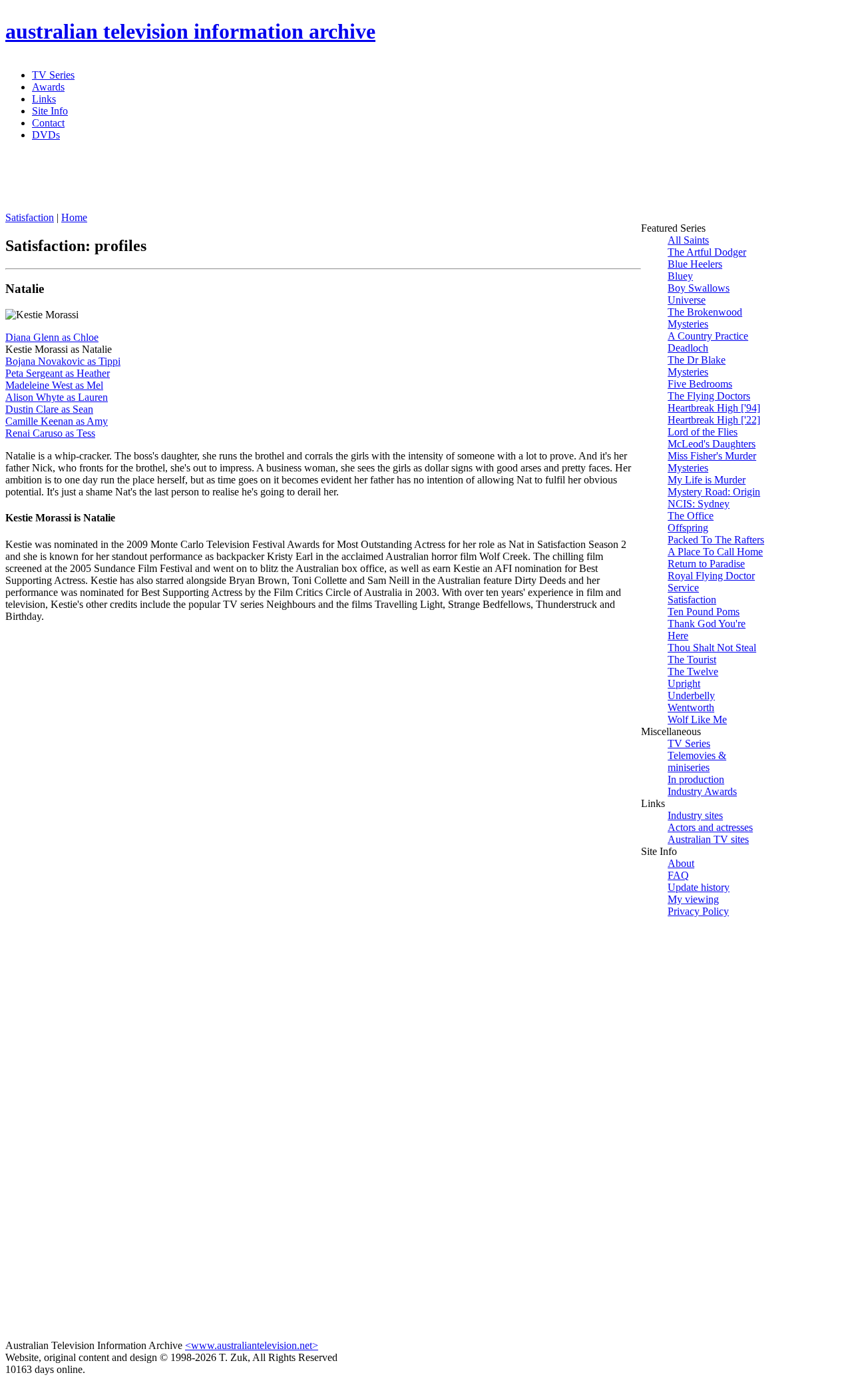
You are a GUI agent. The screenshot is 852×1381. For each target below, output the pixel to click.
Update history (699, 887)
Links (44, 99)
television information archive (190, 31)
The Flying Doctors (709, 396)
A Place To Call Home (715, 551)
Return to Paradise (706, 563)
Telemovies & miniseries (697, 761)
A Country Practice (708, 336)
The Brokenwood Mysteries (705, 318)
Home (74, 217)
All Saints (688, 240)
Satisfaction (29, 217)
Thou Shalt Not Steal (712, 647)
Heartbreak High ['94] (714, 408)
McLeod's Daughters (711, 443)
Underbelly (691, 695)
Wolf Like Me (697, 719)
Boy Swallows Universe (699, 294)
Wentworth (691, 707)
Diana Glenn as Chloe (52, 337)
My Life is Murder (707, 479)
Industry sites (695, 815)
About (681, 863)
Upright (684, 683)
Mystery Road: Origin (714, 491)
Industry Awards (702, 791)
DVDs (46, 134)
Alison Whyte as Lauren (56, 397)
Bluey (680, 276)
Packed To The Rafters (716, 539)
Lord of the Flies (703, 431)
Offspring (688, 527)
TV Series (53, 75)
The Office (691, 515)
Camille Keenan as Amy (56, 421)
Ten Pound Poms (704, 611)
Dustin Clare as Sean (49, 409)
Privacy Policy (698, 911)
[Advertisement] (328, 182)
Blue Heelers (695, 264)
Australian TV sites (708, 839)
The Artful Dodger (707, 252)
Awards (48, 87)
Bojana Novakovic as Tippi (62, 361)
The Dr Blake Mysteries (697, 366)
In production (696, 779)
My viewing (693, 899)
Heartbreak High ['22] (714, 419)
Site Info (50, 111)
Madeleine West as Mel (54, 385)
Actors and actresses (710, 827)
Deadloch (688, 348)
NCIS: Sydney (699, 503)
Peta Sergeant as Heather (57, 373)
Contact (48, 123)
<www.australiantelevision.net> (251, 1345)
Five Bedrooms (700, 384)
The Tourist (692, 659)
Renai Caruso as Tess (50, 433)
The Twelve (693, 671)
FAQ (678, 875)
